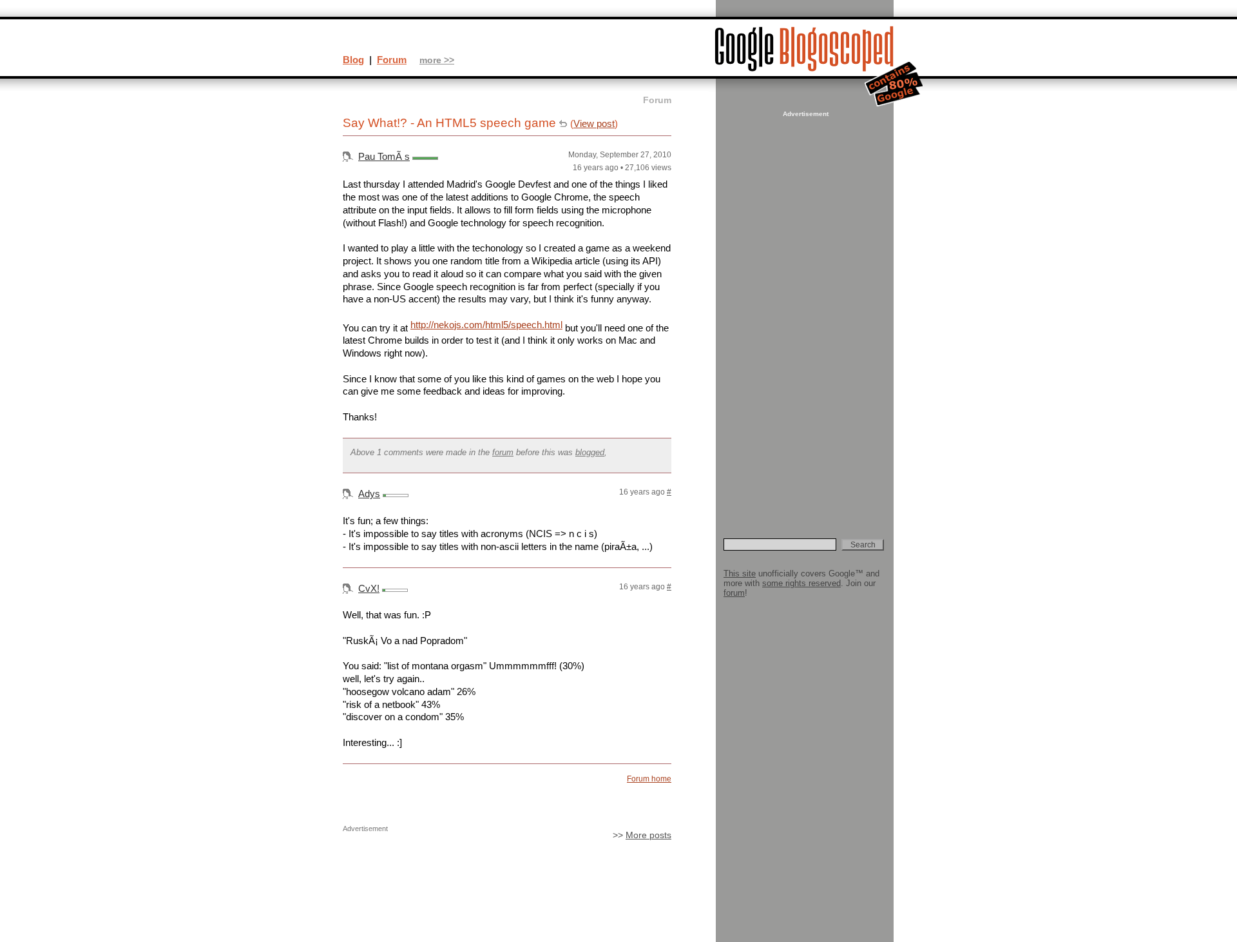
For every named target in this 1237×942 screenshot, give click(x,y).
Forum (392, 59)
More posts (648, 835)
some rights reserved (801, 583)
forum (502, 452)
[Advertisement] (804, 313)
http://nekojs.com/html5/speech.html (486, 324)
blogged (589, 452)
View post (594, 123)
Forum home (649, 778)
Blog (353, 59)
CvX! (368, 588)
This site (740, 573)
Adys (369, 493)
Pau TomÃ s (384, 156)
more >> (436, 60)
